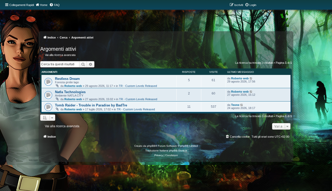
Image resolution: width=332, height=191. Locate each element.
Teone (235, 104)
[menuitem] (54, 5)
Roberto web (73, 85)
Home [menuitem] (43, 5)
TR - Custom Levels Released (138, 85)
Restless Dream (67, 79)
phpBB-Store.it (178, 150)
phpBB (151, 145)
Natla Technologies (70, 92)
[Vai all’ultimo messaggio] (251, 78)
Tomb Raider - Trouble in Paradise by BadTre (91, 105)
